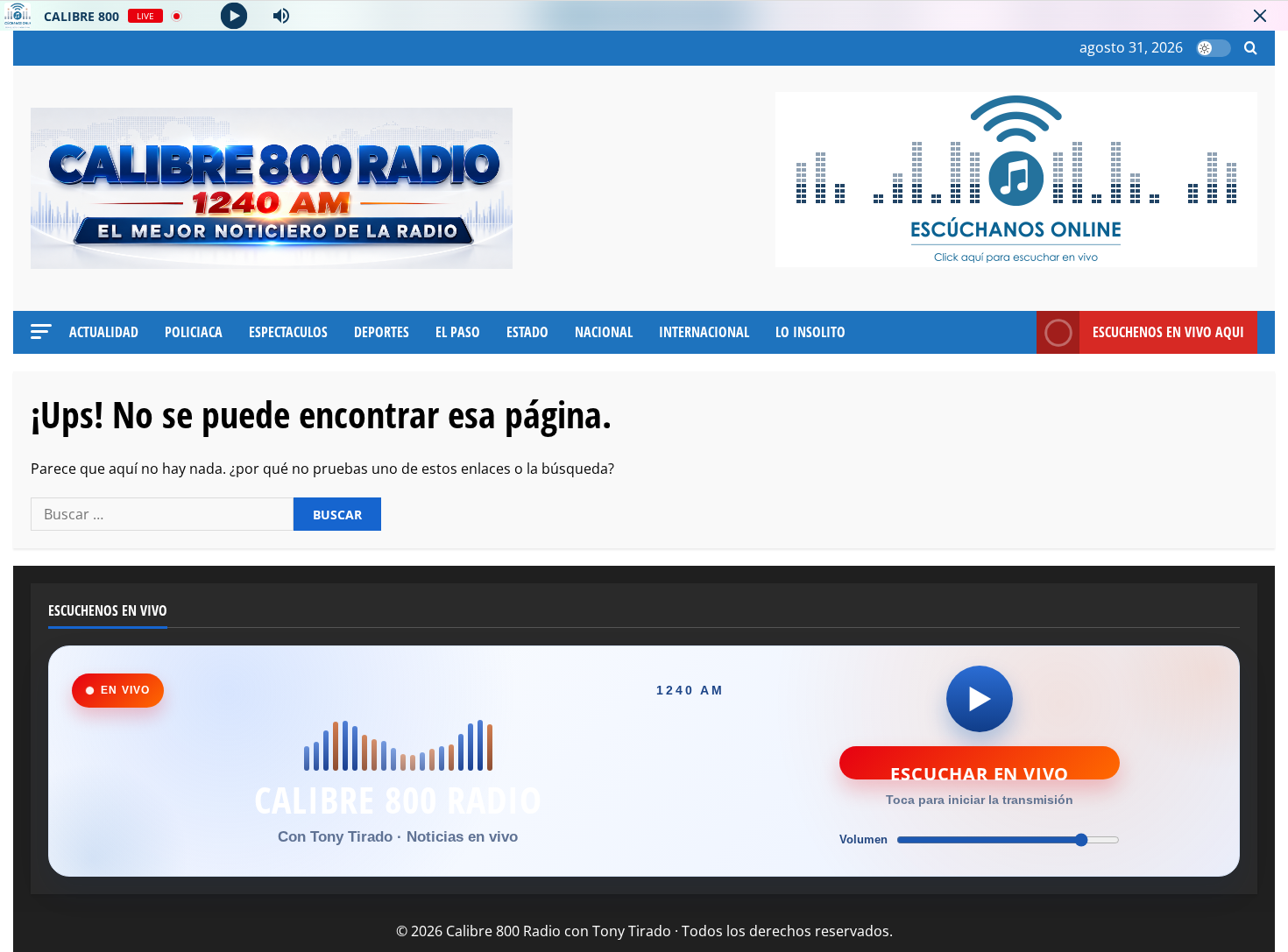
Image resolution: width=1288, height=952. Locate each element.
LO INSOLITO (810, 332)
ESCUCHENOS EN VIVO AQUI (1168, 332)
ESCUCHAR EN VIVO (979, 770)
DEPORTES (381, 332)
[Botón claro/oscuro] (1213, 48)
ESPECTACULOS (288, 332)
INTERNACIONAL (704, 332)
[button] (1250, 48)
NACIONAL (604, 332)
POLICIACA (194, 332)
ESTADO (527, 332)
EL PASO (457, 332)
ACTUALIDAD (103, 332)
